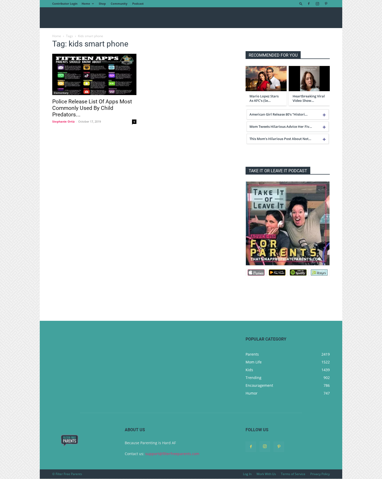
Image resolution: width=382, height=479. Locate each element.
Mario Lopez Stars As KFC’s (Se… (264, 98)
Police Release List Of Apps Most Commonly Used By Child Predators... (92, 108)
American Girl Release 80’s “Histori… (278, 114)
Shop (102, 3)
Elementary (61, 93)
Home (86, 3)
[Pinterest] (326, 3)
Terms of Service (293, 474)
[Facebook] (309, 3)
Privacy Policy (320, 474)
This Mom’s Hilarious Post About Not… (280, 138)
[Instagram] (317, 3)
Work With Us (266, 474)
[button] (301, 3)
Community (119, 3)
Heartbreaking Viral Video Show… (309, 98)
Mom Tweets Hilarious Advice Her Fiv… (280, 126)
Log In (247, 474)
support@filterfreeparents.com (172, 453)
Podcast (138, 3)
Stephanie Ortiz (63, 121)
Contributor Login (64, 3)
